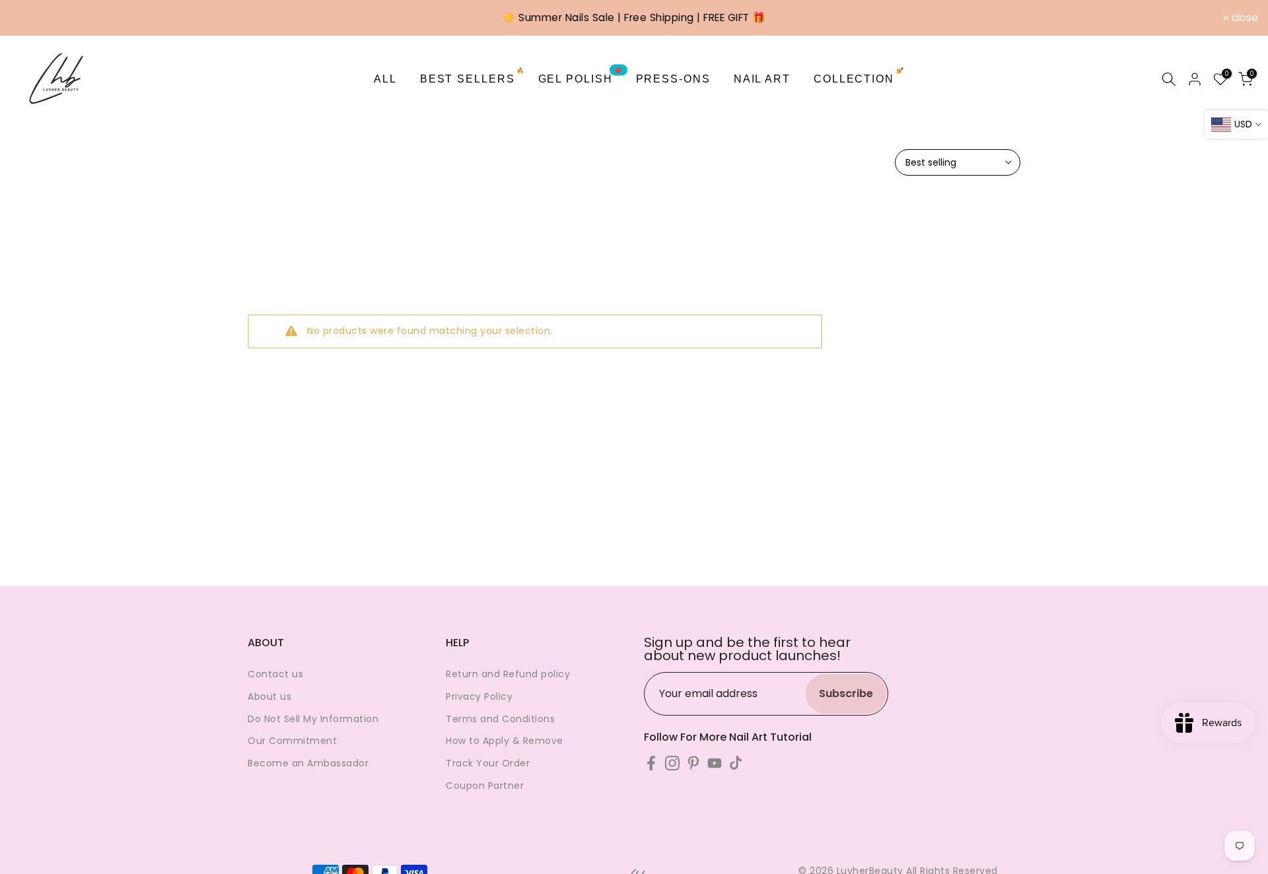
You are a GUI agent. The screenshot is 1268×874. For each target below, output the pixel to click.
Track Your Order (488, 763)
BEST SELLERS (472, 77)
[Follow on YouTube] (714, 762)
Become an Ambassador (308, 763)
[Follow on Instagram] (672, 762)
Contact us (275, 674)
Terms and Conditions (500, 718)
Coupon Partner (485, 785)
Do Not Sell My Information (313, 718)
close (30, 18)
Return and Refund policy (508, 674)
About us (269, 696)
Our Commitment (292, 740)
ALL (385, 78)
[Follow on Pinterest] (693, 762)
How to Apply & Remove (504, 740)
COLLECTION (859, 77)
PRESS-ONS (673, 78)
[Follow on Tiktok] (735, 762)
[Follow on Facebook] (651, 762)
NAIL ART (762, 78)
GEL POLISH (580, 77)
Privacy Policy (479, 696)
